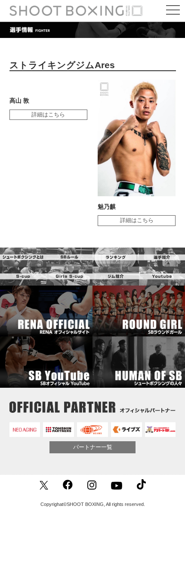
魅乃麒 (107, 206)
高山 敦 (19, 100)
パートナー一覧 (92, 447)
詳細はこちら (48, 114)
